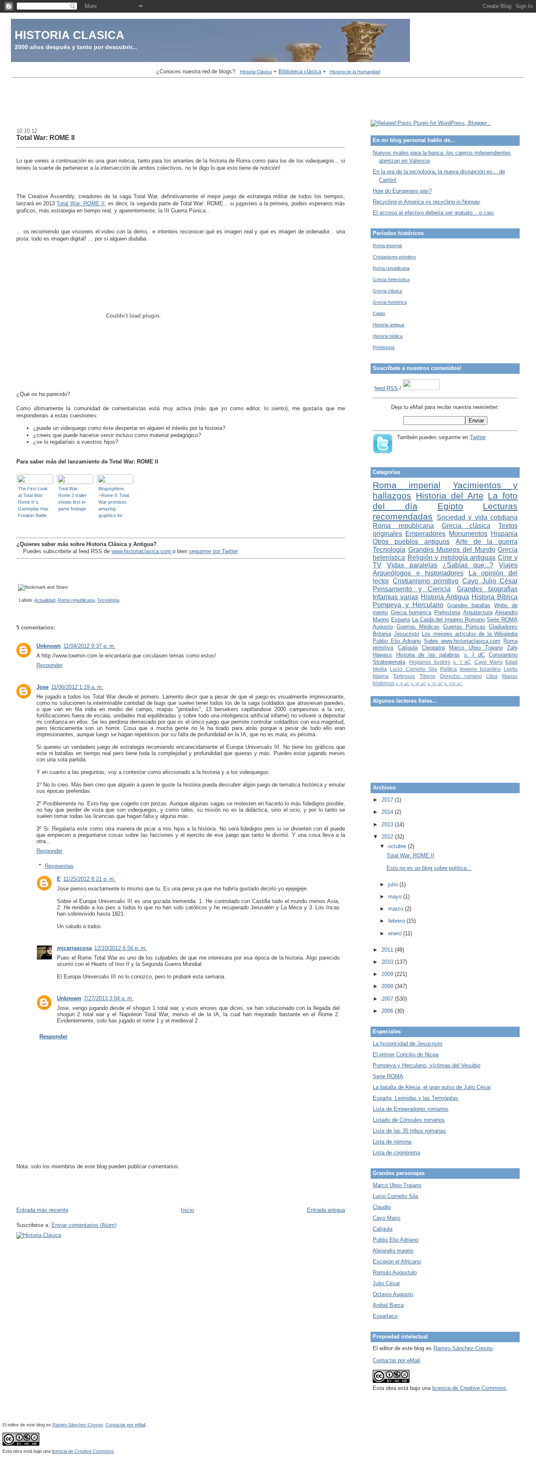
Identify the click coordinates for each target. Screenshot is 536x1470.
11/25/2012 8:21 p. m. (89, 879)
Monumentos (468, 533)
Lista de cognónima (396, 1152)
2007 (388, 999)
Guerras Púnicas (464, 627)
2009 (388, 974)
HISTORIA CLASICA (69, 34)
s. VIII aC (453, 683)
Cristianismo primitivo (394, 256)
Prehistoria (383, 347)
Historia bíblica (387, 336)
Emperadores (425, 533)
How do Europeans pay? (402, 191)
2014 (388, 812)
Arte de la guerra (487, 541)
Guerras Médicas (418, 627)
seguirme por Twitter (213, 551)
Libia (491, 676)
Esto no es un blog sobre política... (429, 868)
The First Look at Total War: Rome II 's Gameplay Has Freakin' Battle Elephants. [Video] (33, 502)
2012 (388, 836)
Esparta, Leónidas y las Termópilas (415, 1098)
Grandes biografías (487, 589)
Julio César (386, 1283)
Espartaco (385, 1316)
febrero (397, 921)
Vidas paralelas (412, 565)
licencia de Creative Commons (469, 1388)
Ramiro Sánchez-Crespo (462, 1348)
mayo (395, 896)
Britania (382, 634)
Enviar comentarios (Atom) (84, 1225)
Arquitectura (477, 612)
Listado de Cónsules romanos (409, 1120)
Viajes (508, 565)
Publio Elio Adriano (397, 641)
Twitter (478, 437)
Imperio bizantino (480, 669)
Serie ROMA (502, 619)
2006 (388, 1011)
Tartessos (404, 676)
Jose (42, 687)
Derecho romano (461, 676)
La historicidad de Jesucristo (407, 1043)
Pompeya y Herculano (408, 604)
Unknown (48, 646)
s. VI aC (418, 683)
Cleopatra (433, 647)
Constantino (503, 655)
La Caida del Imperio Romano (448, 619)
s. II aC (403, 683)
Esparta (400, 619)
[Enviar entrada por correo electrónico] (17, 600)
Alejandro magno (393, 1250)
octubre (398, 846)
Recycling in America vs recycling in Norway (426, 202)
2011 (388, 950)
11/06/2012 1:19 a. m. (77, 687)
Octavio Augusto (393, 1294)
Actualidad (44, 600)
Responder (49, 665)
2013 (388, 824)
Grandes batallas (468, 605)
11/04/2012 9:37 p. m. (89, 646)
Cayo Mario (488, 662)
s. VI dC (435, 683)
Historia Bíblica (495, 596)
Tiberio (428, 676)
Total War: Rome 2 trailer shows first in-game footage (72, 498)
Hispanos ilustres (429, 662)
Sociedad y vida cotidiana (477, 517)
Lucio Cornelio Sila (413, 669)
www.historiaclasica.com (142, 551)
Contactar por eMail (396, 1360)
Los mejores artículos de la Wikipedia (470, 634)
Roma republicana (76, 600)
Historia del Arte (450, 495)
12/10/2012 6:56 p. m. (120, 948)
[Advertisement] (268, 100)
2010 (388, 962)
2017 (388, 800)
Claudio (382, 1207)
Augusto (383, 627)
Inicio (187, 1210)
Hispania (504, 533)
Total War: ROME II (45, 137)
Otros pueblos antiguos (411, 541)
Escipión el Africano (397, 1261)
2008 (388, 986)
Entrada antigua (326, 1210)
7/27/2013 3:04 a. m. (109, 998)
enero (395, 933)
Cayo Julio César (490, 581)
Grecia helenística (391, 279)
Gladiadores (503, 627)
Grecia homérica (390, 302)
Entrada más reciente (42, 1210)
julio (393, 884)
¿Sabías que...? (468, 565)
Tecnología (108, 600)
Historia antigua (388, 324)
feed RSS (386, 388)
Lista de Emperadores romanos (410, 1109)
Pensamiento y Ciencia (412, 589)
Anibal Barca (388, 1305)
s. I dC (474, 655)
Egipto (379, 313)
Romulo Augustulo (395, 1272)
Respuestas (59, 866)
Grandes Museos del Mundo (451, 549)
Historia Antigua (445, 596)
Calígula (407, 647)
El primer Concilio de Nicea (405, 1054)
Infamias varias (395, 596)
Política (448, 669)
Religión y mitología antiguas (451, 557)
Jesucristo (406, 634)
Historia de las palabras (428, 655)
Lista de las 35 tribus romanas (409, 1131)
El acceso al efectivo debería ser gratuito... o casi (433, 213)
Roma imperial (387, 245)
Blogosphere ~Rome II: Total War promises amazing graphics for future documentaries (113, 502)
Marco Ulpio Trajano (476, 647)
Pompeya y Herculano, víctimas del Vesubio (426, 1065)
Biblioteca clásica (299, 71)
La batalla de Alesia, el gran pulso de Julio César (432, 1087)
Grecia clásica (387, 290)
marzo (396, 909)
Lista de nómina (392, 1142)
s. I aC (462, 662)
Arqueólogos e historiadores (418, 573)
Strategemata (389, 662)
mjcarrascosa (74, 948)
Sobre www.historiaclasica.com (462, 641)
